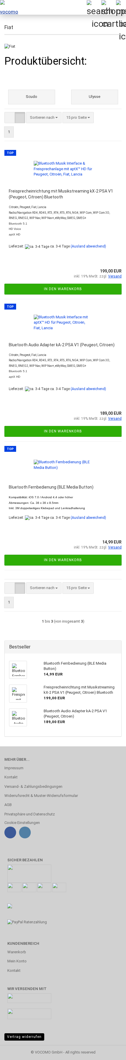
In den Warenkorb (63, 289)
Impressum (13, 768)
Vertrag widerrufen (24, 1037)
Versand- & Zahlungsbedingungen (33, 786)
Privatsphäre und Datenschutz (29, 814)
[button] (9, 117)
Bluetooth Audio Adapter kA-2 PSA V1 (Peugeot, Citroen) (62, 344)
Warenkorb (16, 952)
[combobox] (44, 117)
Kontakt (11, 777)
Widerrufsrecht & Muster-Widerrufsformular (41, 795)
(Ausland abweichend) (88, 246)
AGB (8, 804)
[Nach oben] (110, 1051)
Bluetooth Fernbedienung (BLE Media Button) (51, 487)
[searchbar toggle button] (93, 7)
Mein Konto (17, 961)
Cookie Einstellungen (22, 822)
